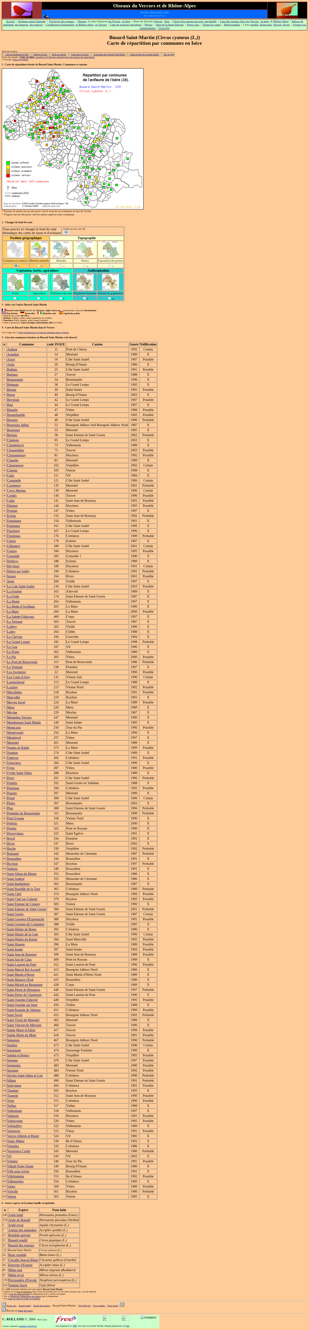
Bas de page (169, 54)
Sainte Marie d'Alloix (21, 1030)
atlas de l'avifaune (20, 59)
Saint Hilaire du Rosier (22, 939)
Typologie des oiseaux (61, 21)
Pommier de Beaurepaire (23, 813)
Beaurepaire (15, 379)
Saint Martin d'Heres (20, 974)
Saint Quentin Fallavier (22, 1000)
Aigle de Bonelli (19, 1220)
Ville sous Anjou (18, 1171)
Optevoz (12, 758)
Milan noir (15, 1270)
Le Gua (12, 647)
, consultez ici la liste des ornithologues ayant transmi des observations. (57, 57)
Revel (11, 838)
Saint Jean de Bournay (22, 954)
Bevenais (13, 400)
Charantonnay (16, 455)
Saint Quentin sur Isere (22, 1005)
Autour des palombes (22, 1230)
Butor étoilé (113, 1306)
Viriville (12, 1191)
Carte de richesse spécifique (125, 24)
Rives (11, 843)
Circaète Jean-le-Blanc (23, 1260)
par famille (211, 21)
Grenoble (13, 556)
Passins (12, 793)
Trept (10, 1100)
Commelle (14, 480)
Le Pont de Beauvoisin (22, 662)
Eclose (11, 516)
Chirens (12, 470)
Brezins (12, 435)
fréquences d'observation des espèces (26, 1296)
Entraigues (14, 521)
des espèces (36, 24)
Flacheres (13, 531)
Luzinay (12, 687)
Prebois (12, 823)
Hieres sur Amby (18, 571)
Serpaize (12, 1070)
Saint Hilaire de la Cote (22, 934)
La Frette (13, 596)
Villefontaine (15, 1176)
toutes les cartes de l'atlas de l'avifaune (24, 1298)
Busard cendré (18, 1240)
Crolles (12, 495)
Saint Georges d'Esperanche (25, 919)
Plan (10, 808)
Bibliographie (232, 24)
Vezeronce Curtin (18, 1151)
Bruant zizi (11, 1306)
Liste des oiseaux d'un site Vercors (239, 21)
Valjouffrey (14, 1126)
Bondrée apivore (19, 1235)
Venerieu (13, 1146)
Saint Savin (14, 1015)
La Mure (13, 611)
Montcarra (14, 727)
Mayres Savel (16, 702)
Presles (11, 828)
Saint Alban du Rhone (22, 874)
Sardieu (12, 1045)
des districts (21, 24)
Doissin (12, 510)
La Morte (13, 601)
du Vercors (114, 21)
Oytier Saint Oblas (19, 773)
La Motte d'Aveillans (21, 606)
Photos (148, 24)
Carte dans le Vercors (80, 54)
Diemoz (12, 505)
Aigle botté (15, 1215)
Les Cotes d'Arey (18, 677)
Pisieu (11, 803)
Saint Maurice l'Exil (20, 979)
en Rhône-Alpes (84, 24)
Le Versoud (14, 667)
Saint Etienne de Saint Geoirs (26, 909)
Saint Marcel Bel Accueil (23, 969)
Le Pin (11, 657)
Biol (10, 405)
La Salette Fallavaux (20, 616)
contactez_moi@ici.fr (28, 1326)
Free (127, 1326)
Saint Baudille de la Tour (23, 889)
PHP (75, 1326)
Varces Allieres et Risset (23, 1136)
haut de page (25, 1310)
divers (286, 24)
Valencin (13, 1116)
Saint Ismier (15, 949)
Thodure (12, 1090)
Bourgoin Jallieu (18, 425)
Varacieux (13, 1131)
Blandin (12, 410)
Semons (12, 1060)
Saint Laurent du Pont (21, 964)
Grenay (12, 551)
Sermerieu (14, 1065)
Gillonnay (13, 546)
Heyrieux (13, 566)
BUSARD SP (85, 1306)
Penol (11, 798)
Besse (11, 394)
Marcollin (13, 697)
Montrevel (14, 737)
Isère (167, 21)
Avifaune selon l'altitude (32, 21)
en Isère (126, 21)
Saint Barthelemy (18, 884)
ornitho (254, 24)
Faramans (13, 526)
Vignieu (12, 1161)
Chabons (13, 440)
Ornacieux (14, 763)
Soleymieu (14, 1085)
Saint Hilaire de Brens (21, 929)
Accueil (10, 21)
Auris (11, 364)
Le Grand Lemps (18, 642)
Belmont (12, 384)
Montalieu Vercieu (19, 717)
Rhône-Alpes (281, 21)
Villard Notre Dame (20, 1166)
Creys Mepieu (16, 490)
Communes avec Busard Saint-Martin (109, 54)
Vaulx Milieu (15, 1141)
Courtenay (14, 485)
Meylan (12, 712)
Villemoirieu (15, 1181)
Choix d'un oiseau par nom (188, 21)
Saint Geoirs (15, 914)
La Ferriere (14, 591)
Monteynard (15, 732)
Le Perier (13, 652)
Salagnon (13, 1040)
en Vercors (101, 24)
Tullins (11, 1105)
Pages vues (193, 24)
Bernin (11, 389)
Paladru (12, 783)
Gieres (11, 541)
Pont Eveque (15, 818)
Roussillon (14, 858)
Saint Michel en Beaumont (24, 984)
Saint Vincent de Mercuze (24, 1025)
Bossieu (12, 420)
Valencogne (15, 1121)
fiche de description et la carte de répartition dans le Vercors (44, 332)
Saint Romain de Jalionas (24, 1010)
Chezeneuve (15, 465)
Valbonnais (14, 1111)
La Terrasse (14, 621)
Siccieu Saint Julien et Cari (25, 1075)
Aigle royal (15, 1225)
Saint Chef (14, 894)
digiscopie (266, 24)
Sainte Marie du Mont (21, 1035)
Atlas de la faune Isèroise (170, 24)
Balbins (12, 369)
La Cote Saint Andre (20, 586)
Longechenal (15, 682)
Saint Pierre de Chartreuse (24, 995)
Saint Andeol (15, 879)
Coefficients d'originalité (60, 24)
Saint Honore (16, 944)
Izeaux (11, 576)
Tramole (12, 1095)
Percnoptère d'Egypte (22, 1280)
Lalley (11, 631)
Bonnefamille (16, 415)
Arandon (13, 354)
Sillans (11, 1080)
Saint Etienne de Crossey (23, 904)
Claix (10, 475)
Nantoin (12, 753)
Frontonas (13, 536)
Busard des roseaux (21, 1245)
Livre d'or (163, 28)
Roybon (12, 863)
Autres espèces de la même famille (144, 54)
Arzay (11, 359)
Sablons (12, 868)
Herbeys (12, 561)
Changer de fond (40, 54)
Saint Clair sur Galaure (22, 899)
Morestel (13, 742)
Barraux (12, 374)
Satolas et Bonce (18, 1055)
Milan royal (16, 1275)
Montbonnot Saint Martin (24, 722)
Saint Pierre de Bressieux (23, 990)
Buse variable (17, 1255)
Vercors (158, 21)
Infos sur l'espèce (59, 54)
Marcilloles (14, 692)
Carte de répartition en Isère (16, 54)
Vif (9, 1156)
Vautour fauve (17, 1285)
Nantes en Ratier (18, 747)
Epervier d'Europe (20, 1265)
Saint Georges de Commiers (25, 924)
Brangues (13, 430)
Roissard (13, 853)
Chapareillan (15, 450)
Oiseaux (82, 21)
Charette (12, 460)
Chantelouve (15, 445)
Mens (11, 707)
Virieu (11, 1186)
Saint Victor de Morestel (23, 1020)
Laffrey (12, 626)
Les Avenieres (16, 672)
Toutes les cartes (211, 24)
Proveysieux (15, 833)
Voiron (11, 1196)
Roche (11, 848)
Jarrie (10, 581)
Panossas (13, 788)
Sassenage (14, 1050)
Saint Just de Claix (19, 959)
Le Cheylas (14, 637)
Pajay (11, 778)
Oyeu (11, 768)
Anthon (12, 349)
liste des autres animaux (20, 1294)
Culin (11, 500)
